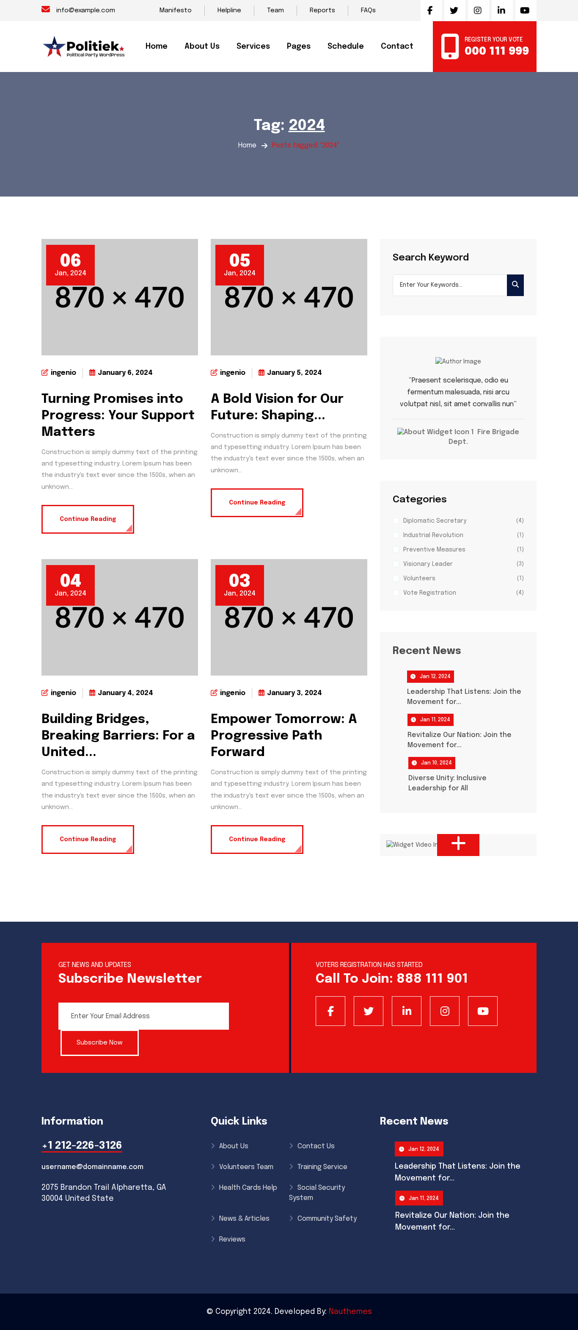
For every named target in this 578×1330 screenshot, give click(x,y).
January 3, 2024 (294, 693)
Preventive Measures (434, 550)
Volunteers (419, 579)
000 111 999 (497, 51)
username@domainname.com (92, 1167)
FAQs (368, 10)
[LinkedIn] (406, 1011)
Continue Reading (88, 519)
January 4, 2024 (125, 693)
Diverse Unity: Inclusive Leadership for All (447, 783)
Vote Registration (429, 593)
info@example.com (85, 10)
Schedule (346, 46)
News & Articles (244, 1218)
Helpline (229, 10)
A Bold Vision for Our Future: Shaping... (277, 407)
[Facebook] (330, 1011)
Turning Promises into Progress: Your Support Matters (118, 416)
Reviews (232, 1239)
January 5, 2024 (294, 373)
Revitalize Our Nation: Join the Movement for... (459, 740)
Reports (322, 10)
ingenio (63, 373)
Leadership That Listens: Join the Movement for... (464, 697)
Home (247, 145)
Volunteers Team (246, 1167)
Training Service (322, 1167)
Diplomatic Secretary (435, 521)
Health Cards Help (248, 1187)
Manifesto (176, 10)
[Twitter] (368, 1011)
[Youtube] (483, 1011)
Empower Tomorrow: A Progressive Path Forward (284, 736)
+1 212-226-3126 (81, 1146)
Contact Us (316, 1146)
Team (275, 10)
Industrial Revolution (433, 535)
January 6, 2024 (125, 373)
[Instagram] (445, 1011)
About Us (202, 46)
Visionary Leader (428, 564)
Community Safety (327, 1218)
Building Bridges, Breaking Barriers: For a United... (118, 736)
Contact (397, 46)
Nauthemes (350, 1312)
